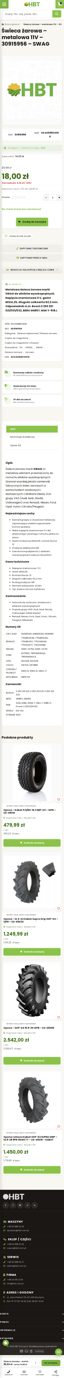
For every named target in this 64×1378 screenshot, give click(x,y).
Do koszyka (50, 1362)
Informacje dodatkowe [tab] (22, 436)
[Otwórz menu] (4, 4)
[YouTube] (20, 1205)
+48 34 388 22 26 (15, 1244)
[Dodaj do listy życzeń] (58, 799)
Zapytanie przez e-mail (33, 257)
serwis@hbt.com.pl (16, 1266)
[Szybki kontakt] (58, 1352)
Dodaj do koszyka (34, 222)
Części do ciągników (16, 338)
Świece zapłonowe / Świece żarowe (37, 333)
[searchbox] (27, 13)
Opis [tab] (13, 428)
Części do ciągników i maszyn (22, 342)
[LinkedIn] (35, 1205)
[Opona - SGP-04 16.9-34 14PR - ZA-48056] (32, 991)
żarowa (29, 352)
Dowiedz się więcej (34, 842)
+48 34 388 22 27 (15, 1262)
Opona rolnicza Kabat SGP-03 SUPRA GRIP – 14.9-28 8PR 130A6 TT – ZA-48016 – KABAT (30, 1138)
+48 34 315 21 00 (15, 1279)
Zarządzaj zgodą (6, 1343)
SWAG (39, 347)
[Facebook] (6, 1205)
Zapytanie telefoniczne (34, 248)
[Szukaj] (56, 13)
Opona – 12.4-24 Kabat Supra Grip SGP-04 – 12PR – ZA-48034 (30, 920)
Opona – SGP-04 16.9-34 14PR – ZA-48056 (28, 1027)
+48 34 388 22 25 (15, 1226)
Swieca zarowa (13, 352)
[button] (17, 236)
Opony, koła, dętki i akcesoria (21, 806)
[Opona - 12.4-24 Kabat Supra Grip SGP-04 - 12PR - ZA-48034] (32, 882)
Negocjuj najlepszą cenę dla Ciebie (32, 269)
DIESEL (29, 347)
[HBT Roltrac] (32, 4)
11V (20, 347)
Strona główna (11, 24)
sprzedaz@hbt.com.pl (18, 1230)
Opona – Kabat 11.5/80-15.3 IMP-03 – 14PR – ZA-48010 (29, 811)
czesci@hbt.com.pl (16, 1248)
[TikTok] (27, 1205)
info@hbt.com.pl (15, 1283)
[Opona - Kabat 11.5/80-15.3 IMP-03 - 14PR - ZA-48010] (32, 773)
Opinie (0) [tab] (15, 445)
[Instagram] (13, 1205)
